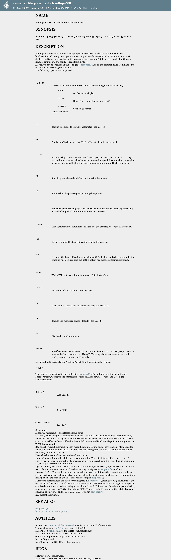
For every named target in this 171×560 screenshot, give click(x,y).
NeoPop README (60, 8)
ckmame (19, 3)
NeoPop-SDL (62, 3)
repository (94, 8)
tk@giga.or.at (61, 528)
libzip (32, 3)
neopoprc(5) (37, 8)
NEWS (48, 8)
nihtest (44, 3)
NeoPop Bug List (79, 8)
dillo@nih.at (56, 531)
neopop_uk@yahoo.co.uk (62, 525)
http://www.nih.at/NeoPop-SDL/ (51, 511)
